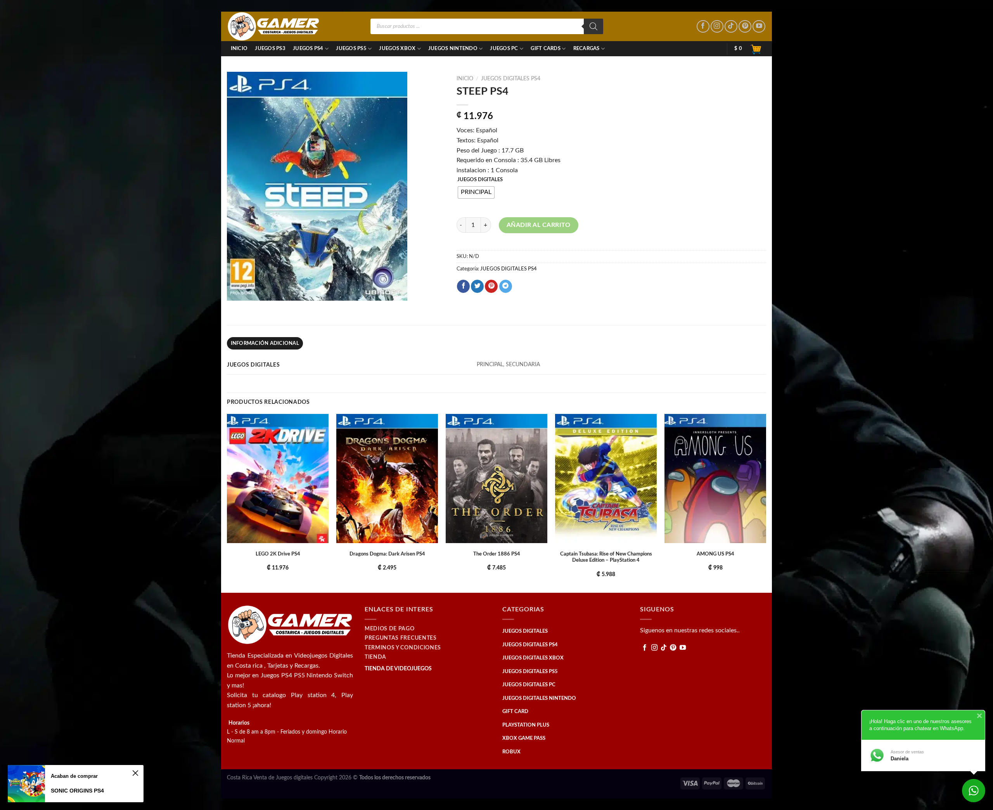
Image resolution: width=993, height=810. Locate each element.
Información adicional (265, 343)
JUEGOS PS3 (270, 48)
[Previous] (227, 502)
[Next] (766, 502)
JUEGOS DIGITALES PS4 (510, 78)
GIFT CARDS (546, 48)
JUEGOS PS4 (308, 48)
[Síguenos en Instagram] (717, 26)
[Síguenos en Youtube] (759, 26)
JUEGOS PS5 (351, 48)
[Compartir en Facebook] (463, 286)
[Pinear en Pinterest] (491, 286)
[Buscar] (593, 26)
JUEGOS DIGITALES (480, 179)
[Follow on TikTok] (731, 26)
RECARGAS (586, 48)
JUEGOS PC (504, 48)
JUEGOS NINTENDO (452, 48)
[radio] (476, 192)
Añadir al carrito (539, 225)
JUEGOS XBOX (397, 48)
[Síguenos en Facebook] (703, 26)
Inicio (239, 48)
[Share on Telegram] (505, 286)
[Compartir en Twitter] (477, 286)
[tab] (265, 343)
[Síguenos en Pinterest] (745, 26)
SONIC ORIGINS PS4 (77, 791)
